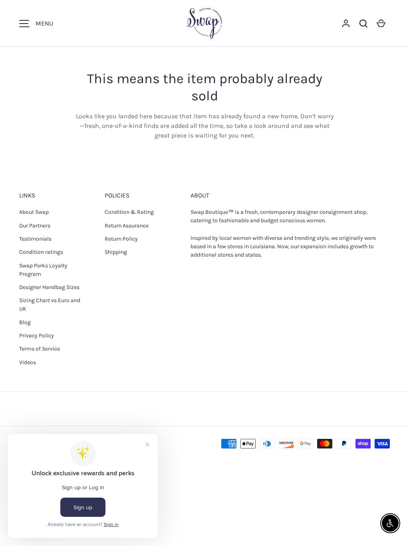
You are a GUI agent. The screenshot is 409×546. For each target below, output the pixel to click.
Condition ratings (41, 252)
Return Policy (121, 238)
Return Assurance (127, 225)
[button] (363, 23)
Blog (25, 322)
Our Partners (34, 225)
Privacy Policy (36, 335)
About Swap (34, 212)
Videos (27, 362)
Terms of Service (39, 348)
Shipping (116, 252)
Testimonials (35, 238)
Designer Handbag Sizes (49, 287)
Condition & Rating (129, 212)
